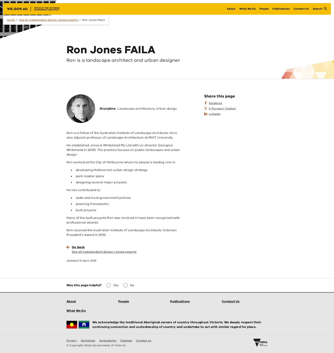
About (71, 301)
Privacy (71, 340)
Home (11, 20)
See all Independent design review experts (48, 20)
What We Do (76, 310)
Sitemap (126, 340)
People (123, 301)
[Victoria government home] (260, 343)
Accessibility (108, 340)
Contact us (143, 340)
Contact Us (230, 301)
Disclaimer (88, 340)
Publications (180, 301)
